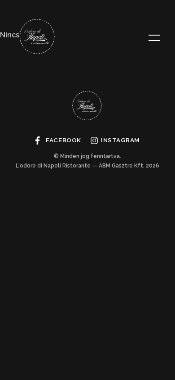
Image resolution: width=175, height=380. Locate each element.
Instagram (120, 140)
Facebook (63, 140)
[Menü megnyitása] (154, 38)
